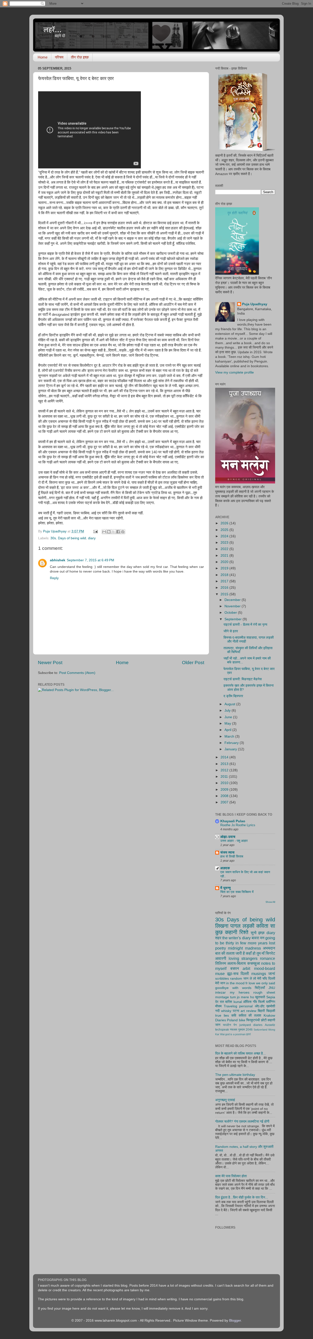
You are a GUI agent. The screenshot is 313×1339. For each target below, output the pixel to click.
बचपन (234, 968)
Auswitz (270, 1025)
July (228, 710)
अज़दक (225, 868)
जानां (271, 973)
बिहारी (261, 1011)
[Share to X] (113, 531)
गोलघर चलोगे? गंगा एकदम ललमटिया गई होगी (242, 1121)
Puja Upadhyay (254, 304)
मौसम (218, 1006)
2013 (225, 764)
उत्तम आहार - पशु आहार (234, 841)
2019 (225, 568)
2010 (225, 783)
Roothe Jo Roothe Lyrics (237, 825)
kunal (238, 1002)
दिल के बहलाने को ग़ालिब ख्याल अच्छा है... (240, 1053)
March (229, 736)
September (233, 619)
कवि (233, 1015)
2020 (225, 562)
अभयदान (269, 948)
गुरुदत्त (241, 1029)
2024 (225, 536)
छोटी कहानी (268, 1020)
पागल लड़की (242, 926)
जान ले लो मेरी (252, 978)
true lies (222, 1015)
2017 (225, 581)
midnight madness (244, 948)
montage (222, 997)
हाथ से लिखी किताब (231, 856)
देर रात (219, 1002)
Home (42, 57)
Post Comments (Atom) (77, 673)
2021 (225, 555)
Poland (232, 1020)
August (230, 704)
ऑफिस (247, 1002)
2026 (225, 523)
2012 (225, 770)
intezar (220, 992)
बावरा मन (258, 938)
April (228, 730)
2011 (225, 776)
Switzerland (260, 1029)
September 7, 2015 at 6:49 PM (90, 560)
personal (246, 1006)
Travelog (230, 1006)
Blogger (235, 1320)
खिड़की (270, 1011)
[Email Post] (95, 531)
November (233, 606)
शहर (218, 938)
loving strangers (243, 958)
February (232, 743)
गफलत (233, 1029)
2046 (249, 1029)
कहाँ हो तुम (253, 953)
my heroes (239, 992)
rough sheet (264, 992)
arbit (246, 968)
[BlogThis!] (108, 531)
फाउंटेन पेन (230, 1025)
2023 (225, 542)
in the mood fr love (240, 983)
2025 (225, 530)
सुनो (254, 932)
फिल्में (261, 1002)
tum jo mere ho (242, 997)
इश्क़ (261, 932)
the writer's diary (236, 938)
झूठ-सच (232, 973)
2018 (225, 575)
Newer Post (50, 662)
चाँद (264, 978)
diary (92, 538)
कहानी (231, 932)
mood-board (264, 968)
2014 (225, 757)
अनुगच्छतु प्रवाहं (225, 1100)
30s (53, 538)
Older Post (193, 662)
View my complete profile (234, 372)
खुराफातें (260, 997)
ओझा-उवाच (227, 837)
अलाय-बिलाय (236, 963)
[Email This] (104, 531)
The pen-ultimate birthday (235, 1075)
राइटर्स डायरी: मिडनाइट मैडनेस (243, 679)
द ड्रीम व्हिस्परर (233, 696)
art (243, 1011)
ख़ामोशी (270, 1006)
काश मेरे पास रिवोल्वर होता (231, 1176)
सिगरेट (270, 953)
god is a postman (235, 1034)
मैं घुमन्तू (225, 888)
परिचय (59, 57)
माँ (263, 953)
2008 (225, 796)
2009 (225, 789)
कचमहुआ (253, 963)
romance (267, 958)
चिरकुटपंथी (253, 1020)
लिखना (221, 926)
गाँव (255, 1002)
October (231, 612)
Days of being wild (72, 538)
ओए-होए (259, 1006)
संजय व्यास (227, 852)
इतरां (248, 1034)
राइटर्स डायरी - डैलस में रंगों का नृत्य (245, 624)
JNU (271, 988)
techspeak (222, 1029)
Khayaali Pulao (232, 821)
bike (242, 1020)
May (228, 723)
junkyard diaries (250, 1025)
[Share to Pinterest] (122, 531)
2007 (225, 802)
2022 (225, 549)
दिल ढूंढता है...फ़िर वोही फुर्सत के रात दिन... (241, 1197)
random (236, 978)
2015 (225, 594)
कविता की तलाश (250, 1015)
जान (217, 1025)
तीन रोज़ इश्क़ (80, 57)
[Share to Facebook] (118, 531)
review (251, 1011)
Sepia (270, 997)
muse (220, 973)
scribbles (222, 978)
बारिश (228, 1002)
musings (258, 973)
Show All (270, 902)
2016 (225, 587)
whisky (226, 1011)
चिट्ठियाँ (260, 988)
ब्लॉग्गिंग (270, 1002)
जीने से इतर (231, 631)
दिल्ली (245, 973)
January (231, 749)
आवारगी (220, 958)
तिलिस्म (220, 963)
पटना (236, 1011)
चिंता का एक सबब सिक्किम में (237, 892)
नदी (217, 1011)
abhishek (57, 560)
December (233, 600)
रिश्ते (243, 932)
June (228, 717)
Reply (54, 578)
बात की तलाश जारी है (230, 953)
